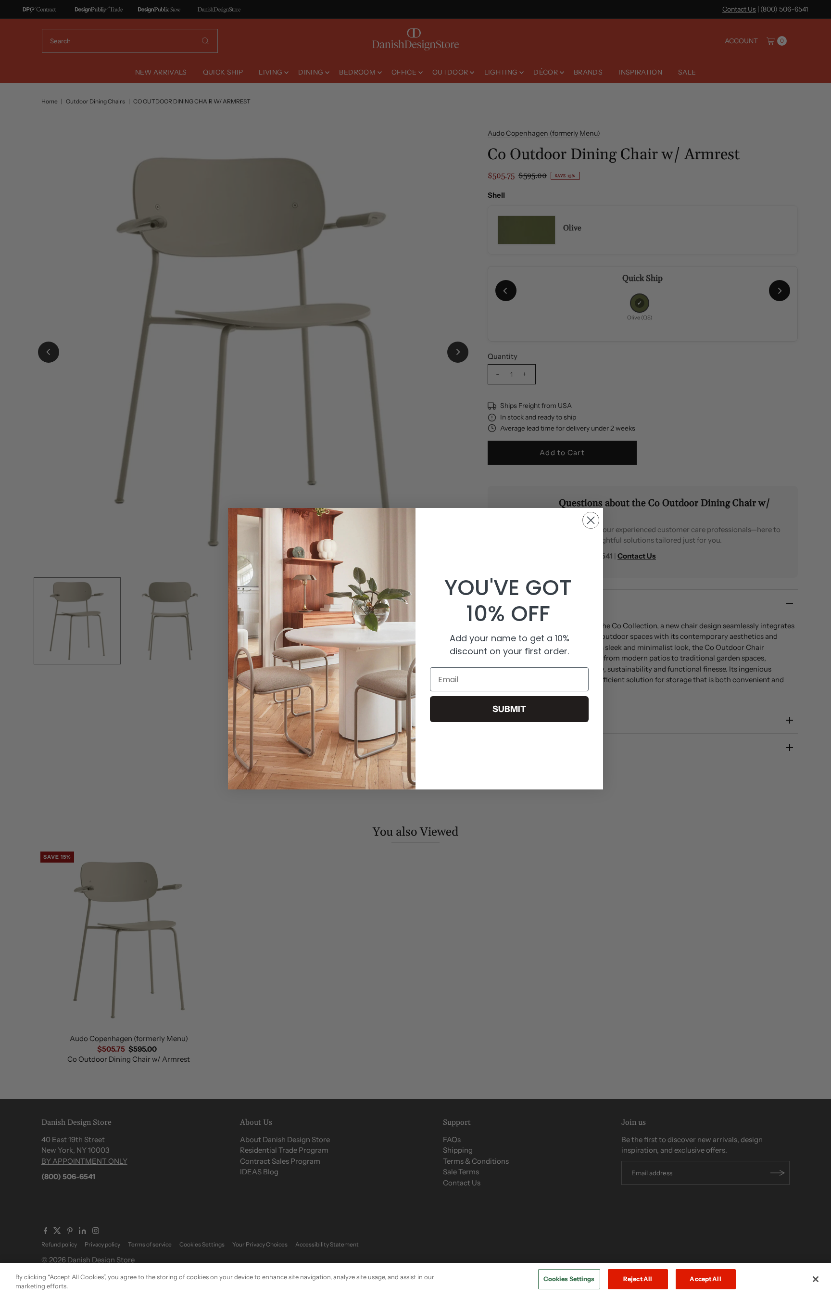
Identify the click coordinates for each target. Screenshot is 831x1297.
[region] (415, 1280)
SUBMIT (509, 709)
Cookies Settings (569, 1279)
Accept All (705, 1279)
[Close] (815, 1279)
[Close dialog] (590, 520)
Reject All (637, 1279)
